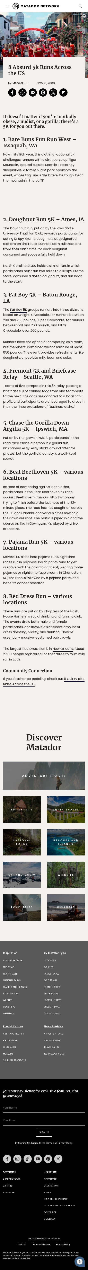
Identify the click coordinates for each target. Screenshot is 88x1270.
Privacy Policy (68, 662)
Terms (50, 662)
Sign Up (72, 652)
